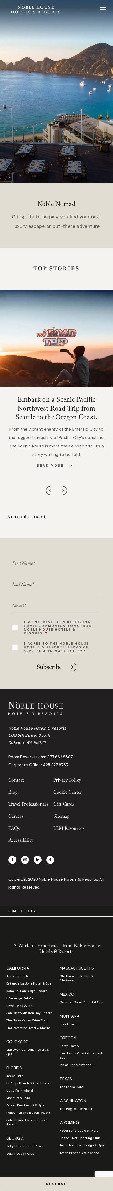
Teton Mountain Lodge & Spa (82, 1145)
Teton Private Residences (79, 1153)
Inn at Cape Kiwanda (76, 1065)
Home (13, 911)
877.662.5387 (60, 757)
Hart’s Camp (69, 1046)
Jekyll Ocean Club (20, 1153)
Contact (16, 780)
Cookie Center (67, 792)
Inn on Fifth (14, 1076)
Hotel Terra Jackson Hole (79, 1131)
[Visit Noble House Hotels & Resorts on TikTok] (50, 860)
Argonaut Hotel (18, 976)
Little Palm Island (19, 1090)
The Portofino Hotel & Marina (28, 1028)
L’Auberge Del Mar (20, 998)
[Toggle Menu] (103, 9)
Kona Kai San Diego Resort (26, 991)
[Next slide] (63, 490)
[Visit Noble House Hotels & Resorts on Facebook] (12, 860)
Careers (16, 816)
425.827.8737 (56, 765)
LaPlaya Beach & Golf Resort (28, 1083)
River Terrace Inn (19, 1006)
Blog (12, 792)
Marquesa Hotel (18, 1098)
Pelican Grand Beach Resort (28, 1113)
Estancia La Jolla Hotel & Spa (29, 983)
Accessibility (21, 840)
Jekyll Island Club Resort (25, 1146)
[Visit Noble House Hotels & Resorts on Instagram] (25, 860)
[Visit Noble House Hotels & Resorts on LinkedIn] (38, 860)
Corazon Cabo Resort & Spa (81, 1002)
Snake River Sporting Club (80, 1138)
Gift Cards (64, 804)
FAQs (14, 828)
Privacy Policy (67, 780)
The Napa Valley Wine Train (27, 1020)
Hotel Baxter (69, 1024)
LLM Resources (68, 828)
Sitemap (61, 816)
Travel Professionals (28, 804)
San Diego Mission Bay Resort (29, 1013)
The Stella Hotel (72, 1087)
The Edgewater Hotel (76, 1109)
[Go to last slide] (50, 490)
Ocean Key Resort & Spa (25, 1105)
